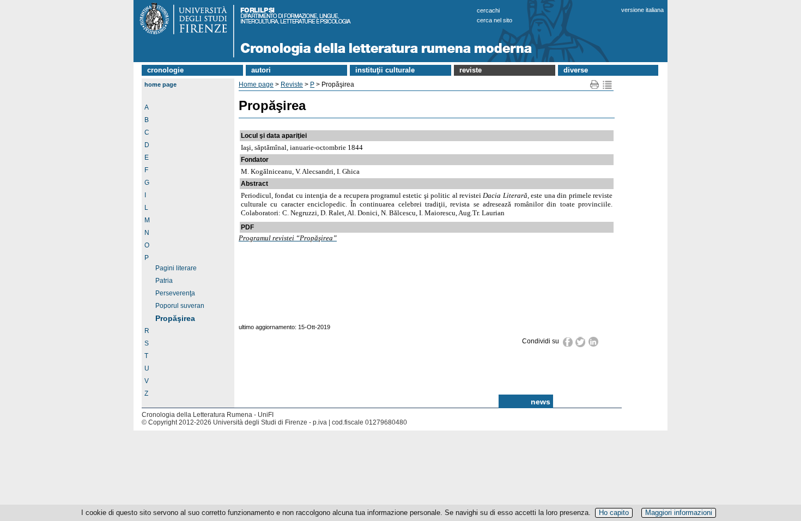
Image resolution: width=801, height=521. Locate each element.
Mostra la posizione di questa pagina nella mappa (607, 84)
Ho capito (614, 512)
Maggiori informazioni (678, 512)
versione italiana (642, 10)
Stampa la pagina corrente (595, 84)
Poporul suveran (179, 306)
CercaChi (488, 10)
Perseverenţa (175, 293)
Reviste (470, 70)
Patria (164, 280)
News (540, 401)
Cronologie (165, 70)
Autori (261, 70)
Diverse (575, 70)
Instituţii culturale (385, 70)
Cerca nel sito (494, 20)
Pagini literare (176, 268)
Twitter (580, 342)
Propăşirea (175, 318)
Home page (160, 84)
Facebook (568, 342)
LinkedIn (593, 342)
